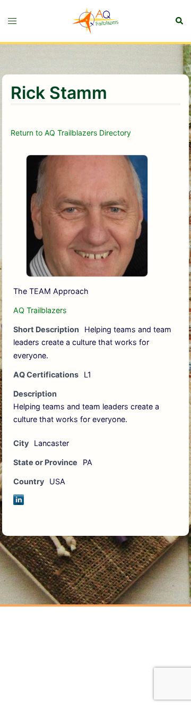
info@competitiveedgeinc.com (76, 652)
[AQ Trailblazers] (95, 20)
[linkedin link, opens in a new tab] (95, 689)
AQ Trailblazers (40, 310)
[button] (179, 20)
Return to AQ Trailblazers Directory (71, 132)
